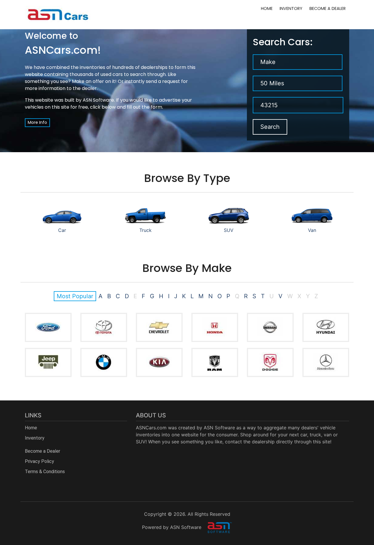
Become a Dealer (327, 8)
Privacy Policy (39, 461)
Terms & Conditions (45, 471)
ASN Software (98, 100)
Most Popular (75, 296)
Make (268, 61)
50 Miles (272, 83)
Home (267, 8)
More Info (37, 122)
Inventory (291, 8)
